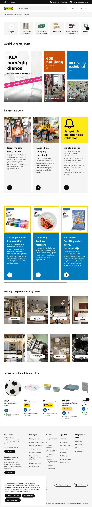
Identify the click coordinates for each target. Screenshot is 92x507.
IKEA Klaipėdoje (79, 448)
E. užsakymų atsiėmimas (36, 442)
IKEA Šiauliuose (79, 451)
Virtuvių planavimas (35, 449)
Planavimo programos (49, 446)
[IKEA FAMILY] (77, 65)
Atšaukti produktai (51, 451)
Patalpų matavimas (35, 463)
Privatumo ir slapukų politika (74, 503)
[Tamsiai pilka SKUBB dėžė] (37, 348)
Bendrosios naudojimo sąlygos (51, 461)
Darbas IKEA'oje (65, 462)
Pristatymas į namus (35, 439)
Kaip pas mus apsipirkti (50, 455)
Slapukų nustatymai (13, 500)
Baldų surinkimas (34, 466)
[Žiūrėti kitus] (87, 399)
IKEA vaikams (64, 442)
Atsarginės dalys (50, 468)
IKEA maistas (64, 449)
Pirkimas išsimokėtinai (35, 445)
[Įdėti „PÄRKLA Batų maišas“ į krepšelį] (25, 410)
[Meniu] (86, 8)
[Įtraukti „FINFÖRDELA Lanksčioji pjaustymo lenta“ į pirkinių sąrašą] (68, 413)
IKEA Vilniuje (78, 441)
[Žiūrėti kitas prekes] (87, 28)
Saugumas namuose (66, 445)
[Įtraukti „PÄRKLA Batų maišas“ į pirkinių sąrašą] (30, 410)
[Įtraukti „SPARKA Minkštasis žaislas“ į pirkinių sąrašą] (10, 410)
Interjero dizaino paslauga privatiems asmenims (35, 458)
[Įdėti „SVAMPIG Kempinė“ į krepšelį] (83, 409)
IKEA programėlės (65, 459)
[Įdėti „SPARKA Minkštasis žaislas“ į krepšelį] (6, 410)
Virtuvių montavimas (35, 452)
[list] (46, 28)
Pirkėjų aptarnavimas (52, 439)
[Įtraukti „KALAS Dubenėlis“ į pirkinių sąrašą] (49, 410)
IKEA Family (63, 456)
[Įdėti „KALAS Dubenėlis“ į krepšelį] (45, 410)
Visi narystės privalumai (11, 447)
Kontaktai (85, 503)
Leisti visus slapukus (13, 495)
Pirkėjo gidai (49, 465)
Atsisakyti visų (28, 495)
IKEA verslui (63, 452)
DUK (47, 442)
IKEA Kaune (78, 444)
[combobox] (41, 8)
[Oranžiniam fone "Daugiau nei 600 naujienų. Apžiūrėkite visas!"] (54, 61)
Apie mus (63, 439)
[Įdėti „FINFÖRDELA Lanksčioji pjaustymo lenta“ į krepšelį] (64, 413)
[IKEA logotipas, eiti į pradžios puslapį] (8, 8)
